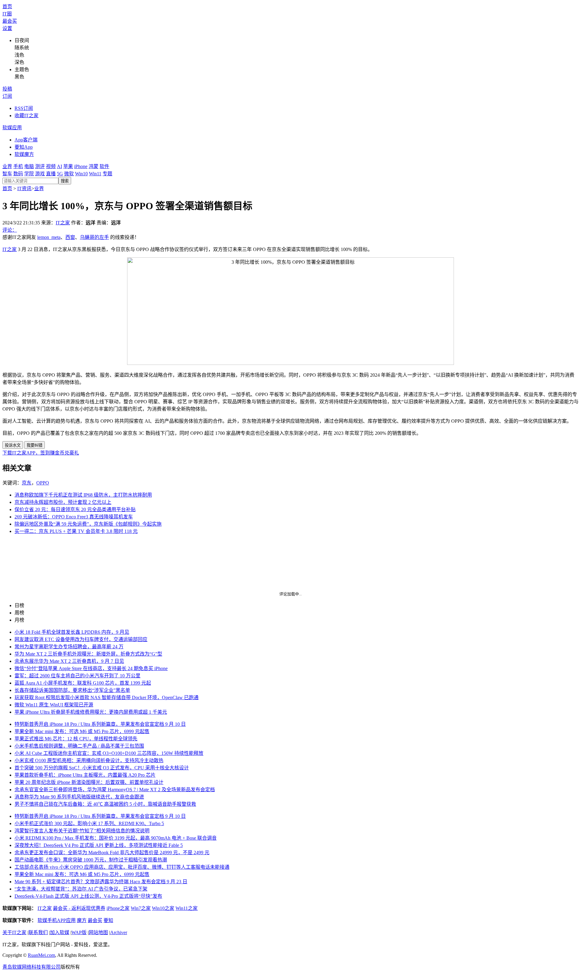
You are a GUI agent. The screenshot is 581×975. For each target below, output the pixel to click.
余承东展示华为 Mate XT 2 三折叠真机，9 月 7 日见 (69, 661)
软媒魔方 (24, 154)
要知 (108, 920)
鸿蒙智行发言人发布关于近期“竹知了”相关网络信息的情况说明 (82, 830)
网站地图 (98, 932)
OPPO (42, 482)
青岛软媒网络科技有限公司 (31, 967)
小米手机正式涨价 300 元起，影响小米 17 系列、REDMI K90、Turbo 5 (89, 823)
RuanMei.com (41, 955)
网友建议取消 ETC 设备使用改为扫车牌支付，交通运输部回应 (81, 639)
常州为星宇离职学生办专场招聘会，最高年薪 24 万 (69, 646)
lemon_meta (49, 237)
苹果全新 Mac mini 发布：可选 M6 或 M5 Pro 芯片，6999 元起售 (82, 731)
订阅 (7, 96)
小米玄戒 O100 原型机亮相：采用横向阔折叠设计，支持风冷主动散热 (89, 760)
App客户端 (26, 139)
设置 (7, 28)
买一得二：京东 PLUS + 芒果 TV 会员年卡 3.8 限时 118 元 (76, 531)
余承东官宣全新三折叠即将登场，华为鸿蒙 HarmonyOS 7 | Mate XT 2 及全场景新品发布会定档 (115, 789)
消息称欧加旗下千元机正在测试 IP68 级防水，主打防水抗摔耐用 (83, 494)
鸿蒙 (93, 166)
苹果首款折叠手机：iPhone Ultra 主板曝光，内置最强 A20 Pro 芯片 (85, 775)
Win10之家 (163, 908)
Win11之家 (187, 908)
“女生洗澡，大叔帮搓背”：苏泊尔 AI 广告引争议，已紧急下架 (81, 888)
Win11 (95, 173)
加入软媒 (59, 932)
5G (60, 173)
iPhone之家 (118, 908)
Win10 (81, 173)
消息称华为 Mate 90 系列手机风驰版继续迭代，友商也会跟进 (79, 796)
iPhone (80, 166)
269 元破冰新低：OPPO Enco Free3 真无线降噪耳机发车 (74, 516)
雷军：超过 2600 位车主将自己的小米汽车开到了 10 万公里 (77, 675)
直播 (51, 173)
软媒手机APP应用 (57, 920)
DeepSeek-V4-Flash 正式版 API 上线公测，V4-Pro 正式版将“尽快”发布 (88, 896)
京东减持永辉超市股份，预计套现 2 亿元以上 (63, 502)
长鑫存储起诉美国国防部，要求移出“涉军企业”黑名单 (72, 690)
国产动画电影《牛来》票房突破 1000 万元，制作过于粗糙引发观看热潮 (91, 859)
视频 (51, 166)
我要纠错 (34, 445)
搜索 (65, 181)
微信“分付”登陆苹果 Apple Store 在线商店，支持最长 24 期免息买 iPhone (91, 668)
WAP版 (79, 932)
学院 (29, 173)
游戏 (40, 173)
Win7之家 (141, 908)
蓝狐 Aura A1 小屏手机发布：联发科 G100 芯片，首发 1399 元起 (83, 683)
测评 (40, 166)
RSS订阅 (24, 108)
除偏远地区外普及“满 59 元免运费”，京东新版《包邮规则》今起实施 (88, 524)
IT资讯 (24, 188)
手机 (18, 166)
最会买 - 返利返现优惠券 (79, 908)
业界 (7, 166)
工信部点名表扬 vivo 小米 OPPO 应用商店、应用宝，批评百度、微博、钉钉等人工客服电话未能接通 (122, 867)
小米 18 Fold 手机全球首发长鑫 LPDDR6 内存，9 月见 (72, 632)
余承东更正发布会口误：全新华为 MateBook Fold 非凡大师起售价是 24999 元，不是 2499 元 (112, 852)
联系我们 (38, 932)
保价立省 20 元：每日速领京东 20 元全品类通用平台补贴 (75, 509)
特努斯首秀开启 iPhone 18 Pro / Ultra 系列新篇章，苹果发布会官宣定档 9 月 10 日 (100, 724)
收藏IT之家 (26, 115)
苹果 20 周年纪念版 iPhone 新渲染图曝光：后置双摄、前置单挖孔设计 (89, 782)
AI (59, 166)
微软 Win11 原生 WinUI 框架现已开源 (54, 704)
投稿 (7, 88)
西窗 (70, 237)
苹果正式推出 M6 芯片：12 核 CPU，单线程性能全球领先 (76, 738)
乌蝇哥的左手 (94, 237)
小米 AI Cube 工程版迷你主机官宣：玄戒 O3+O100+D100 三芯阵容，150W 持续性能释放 (109, 753)
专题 (107, 173)
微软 (69, 173)
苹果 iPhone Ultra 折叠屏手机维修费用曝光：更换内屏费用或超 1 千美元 (91, 712)
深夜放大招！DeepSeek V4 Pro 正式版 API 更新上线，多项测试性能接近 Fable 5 (99, 845)
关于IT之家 (14, 932)
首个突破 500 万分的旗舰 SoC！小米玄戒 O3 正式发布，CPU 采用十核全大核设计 (102, 767)
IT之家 (63, 222)
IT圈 (7, 13)
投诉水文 (13, 445)
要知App (24, 147)
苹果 (68, 166)
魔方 (82, 920)
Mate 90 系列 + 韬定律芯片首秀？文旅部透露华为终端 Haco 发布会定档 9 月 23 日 (101, 881)
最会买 (9, 21)
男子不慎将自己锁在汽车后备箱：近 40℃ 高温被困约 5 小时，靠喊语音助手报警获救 (105, 804)
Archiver (118, 932)
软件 (104, 166)
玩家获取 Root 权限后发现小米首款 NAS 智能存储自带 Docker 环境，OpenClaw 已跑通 (107, 697)
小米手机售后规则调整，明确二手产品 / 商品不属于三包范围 (79, 746)
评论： (9, 230)
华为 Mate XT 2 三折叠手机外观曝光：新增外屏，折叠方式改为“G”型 (88, 653)
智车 (7, 173)
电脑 (29, 166)
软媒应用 (12, 127)
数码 (18, 173)
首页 (7, 6)
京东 (26, 482)
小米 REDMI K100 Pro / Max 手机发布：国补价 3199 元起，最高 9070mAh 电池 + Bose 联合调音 (116, 838)
